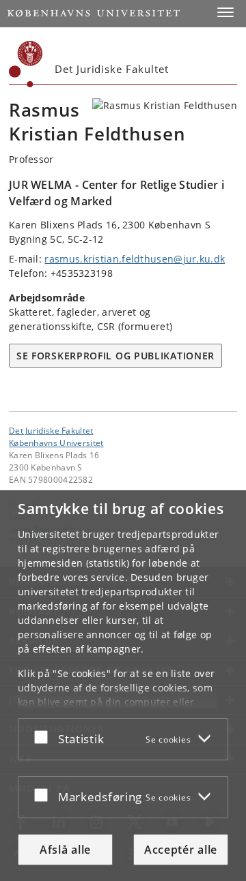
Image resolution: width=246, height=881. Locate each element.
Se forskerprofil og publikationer (115, 355)
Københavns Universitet (56, 442)
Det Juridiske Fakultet (51, 430)
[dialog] (123, 685)
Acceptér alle (180, 849)
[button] (225, 12)
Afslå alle (65, 849)
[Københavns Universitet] (26, 64)
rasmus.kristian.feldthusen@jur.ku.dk (134, 258)
